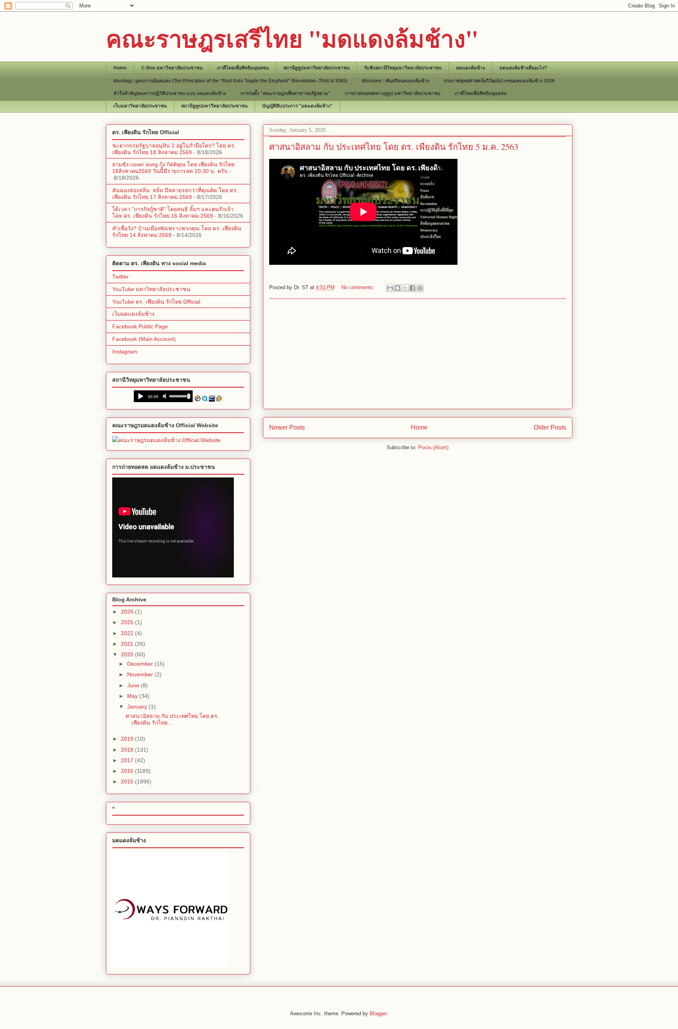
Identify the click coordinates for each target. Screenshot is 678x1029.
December (141, 664)
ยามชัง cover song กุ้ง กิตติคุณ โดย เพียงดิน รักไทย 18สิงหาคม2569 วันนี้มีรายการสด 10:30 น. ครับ (173, 167)
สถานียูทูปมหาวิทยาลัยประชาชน (316, 68)
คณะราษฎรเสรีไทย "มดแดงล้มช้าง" (292, 38)
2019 (128, 739)
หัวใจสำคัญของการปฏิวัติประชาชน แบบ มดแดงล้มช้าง (169, 93)
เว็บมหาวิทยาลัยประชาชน (140, 106)
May (133, 696)
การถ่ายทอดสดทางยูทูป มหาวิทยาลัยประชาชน (392, 93)
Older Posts (550, 427)
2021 (128, 644)
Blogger (378, 1013)
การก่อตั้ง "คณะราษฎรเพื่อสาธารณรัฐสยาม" (285, 93)
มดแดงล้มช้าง (470, 68)
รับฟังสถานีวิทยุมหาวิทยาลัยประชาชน (402, 68)
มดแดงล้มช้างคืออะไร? (523, 68)
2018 (128, 750)
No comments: (358, 287)
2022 (128, 633)
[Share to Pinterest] (420, 288)
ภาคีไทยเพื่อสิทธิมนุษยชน (243, 68)
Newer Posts (287, 427)
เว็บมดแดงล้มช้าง (133, 314)
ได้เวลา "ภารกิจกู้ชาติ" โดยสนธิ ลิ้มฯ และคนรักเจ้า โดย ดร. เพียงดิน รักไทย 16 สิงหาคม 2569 (172, 212)
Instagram (124, 351)
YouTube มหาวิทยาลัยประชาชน (151, 289)
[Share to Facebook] (412, 288)
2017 (128, 760)
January (138, 706)
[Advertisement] (417, 354)
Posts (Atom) (433, 447)
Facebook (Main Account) (144, 339)
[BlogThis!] (397, 288)
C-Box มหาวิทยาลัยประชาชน (171, 68)
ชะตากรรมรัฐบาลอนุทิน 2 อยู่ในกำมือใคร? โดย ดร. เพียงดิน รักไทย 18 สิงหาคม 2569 (174, 148)
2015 (128, 781)
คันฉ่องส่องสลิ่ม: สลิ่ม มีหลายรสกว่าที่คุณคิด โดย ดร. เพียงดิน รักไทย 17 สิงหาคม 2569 (175, 193)
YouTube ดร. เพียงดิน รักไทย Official (156, 302)
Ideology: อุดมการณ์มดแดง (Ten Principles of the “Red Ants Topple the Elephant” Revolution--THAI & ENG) (230, 81)
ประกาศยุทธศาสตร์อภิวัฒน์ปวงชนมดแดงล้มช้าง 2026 (499, 81)
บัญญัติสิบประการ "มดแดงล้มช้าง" (297, 106)
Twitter (120, 276)
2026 (128, 611)
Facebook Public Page (140, 326)
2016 (128, 771)
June (134, 685)
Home (120, 68)
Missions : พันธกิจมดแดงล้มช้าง (395, 81)
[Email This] (390, 288)
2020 (128, 654)
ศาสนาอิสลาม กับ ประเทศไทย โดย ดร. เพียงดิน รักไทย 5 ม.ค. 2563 (393, 146)
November (141, 674)
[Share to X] (405, 288)
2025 (128, 622)
